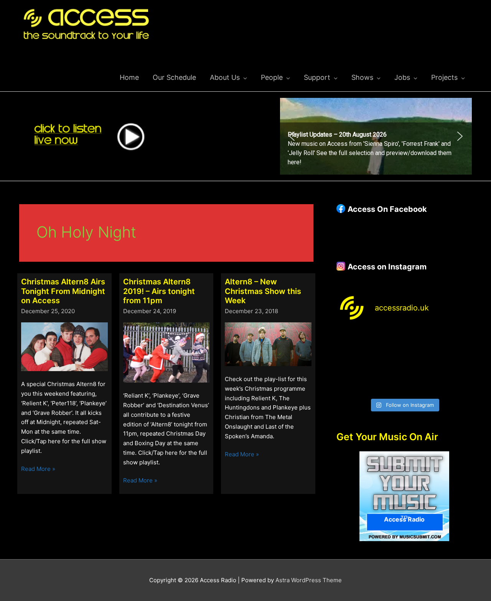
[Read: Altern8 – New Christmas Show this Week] (268, 343)
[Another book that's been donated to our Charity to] (386, 362)
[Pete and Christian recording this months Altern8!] (421, 341)
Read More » (38, 469)
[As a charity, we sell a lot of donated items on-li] (351, 383)
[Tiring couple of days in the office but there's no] (386, 383)
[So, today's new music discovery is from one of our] (456, 341)
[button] (376, 136)
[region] (376, 136)
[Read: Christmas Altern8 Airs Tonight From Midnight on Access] (64, 346)
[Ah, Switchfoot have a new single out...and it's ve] (351, 362)
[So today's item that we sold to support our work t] (421, 362)
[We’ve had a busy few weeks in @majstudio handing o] (351, 341)
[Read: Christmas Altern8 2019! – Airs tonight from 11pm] (166, 351)
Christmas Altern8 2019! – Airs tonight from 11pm (159, 291)
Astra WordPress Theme (308, 580)
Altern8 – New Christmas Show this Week (263, 291)
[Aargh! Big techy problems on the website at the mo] (386, 341)
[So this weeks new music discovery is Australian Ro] (456, 362)
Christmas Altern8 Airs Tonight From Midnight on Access (63, 291)
